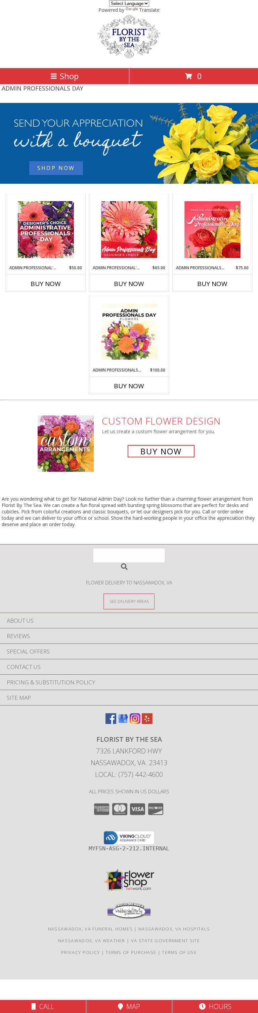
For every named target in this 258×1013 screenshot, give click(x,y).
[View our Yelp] (147, 722)
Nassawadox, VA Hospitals (174, 929)
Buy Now (46, 283)
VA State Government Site (165, 941)
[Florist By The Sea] (129, 58)
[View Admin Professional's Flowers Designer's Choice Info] (129, 229)
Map (131, 1006)
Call (45, 1006)
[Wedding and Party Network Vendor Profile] (129, 917)
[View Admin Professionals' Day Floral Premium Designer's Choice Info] (212, 229)
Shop (69, 75)
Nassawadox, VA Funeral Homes (90, 929)
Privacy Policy (80, 952)
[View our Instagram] (135, 722)
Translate (149, 10)
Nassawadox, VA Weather (91, 941)
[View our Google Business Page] (123, 722)
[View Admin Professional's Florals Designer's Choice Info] (46, 229)
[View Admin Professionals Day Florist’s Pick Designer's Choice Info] (129, 332)
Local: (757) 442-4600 (129, 774)
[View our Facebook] (110, 722)
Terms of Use (179, 952)
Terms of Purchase (130, 952)
